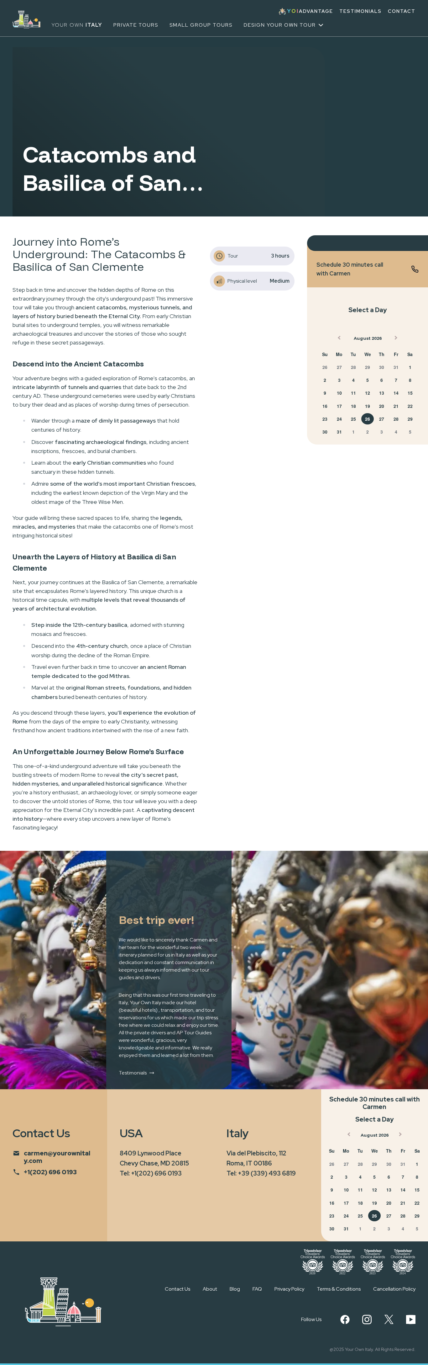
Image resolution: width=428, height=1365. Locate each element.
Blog (235, 1289)
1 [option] (410, 367)
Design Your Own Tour (280, 25)
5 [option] (367, 380)
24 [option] (339, 419)
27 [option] (339, 367)
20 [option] (381, 406)
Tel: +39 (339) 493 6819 (261, 1173)
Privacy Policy (289, 1289)
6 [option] (381, 380)
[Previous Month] (338, 339)
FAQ (257, 1289)
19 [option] (367, 406)
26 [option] (324, 367)
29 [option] (367, 367)
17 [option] (339, 406)
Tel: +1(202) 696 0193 (151, 1173)
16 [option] (324, 406)
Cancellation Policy (394, 1289)
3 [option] (339, 380)
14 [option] (396, 393)
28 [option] (353, 367)
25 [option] (353, 419)
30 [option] (381, 367)
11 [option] (353, 393)
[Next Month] (397, 339)
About (210, 1289)
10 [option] (339, 393)
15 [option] (410, 393)
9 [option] (325, 393)
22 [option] (410, 406)
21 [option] (396, 406)
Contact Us (177, 1289)
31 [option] (396, 367)
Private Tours (135, 25)
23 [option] (324, 419)
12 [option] (367, 393)
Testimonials (360, 11)
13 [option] (381, 393)
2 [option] (325, 380)
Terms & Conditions (339, 1289)
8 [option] (410, 380)
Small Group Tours (201, 25)
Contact (401, 11)
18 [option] (353, 406)
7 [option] (396, 380)
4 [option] (353, 380)
